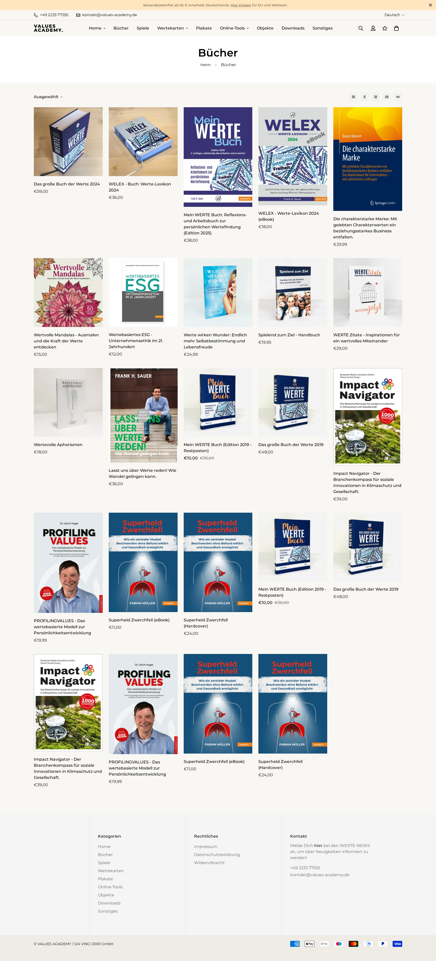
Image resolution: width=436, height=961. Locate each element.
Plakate (204, 28)
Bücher (121, 28)
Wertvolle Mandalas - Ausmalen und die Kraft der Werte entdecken (66, 341)
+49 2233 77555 (305, 867)
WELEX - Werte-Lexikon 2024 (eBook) (288, 216)
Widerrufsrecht (209, 862)
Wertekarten (170, 28)
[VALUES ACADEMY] (48, 28)
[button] (395, 28)
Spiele (143, 28)
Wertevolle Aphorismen (58, 444)
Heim (205, 64)
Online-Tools (232, 28)
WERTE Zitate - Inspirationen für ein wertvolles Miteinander (366, 338)
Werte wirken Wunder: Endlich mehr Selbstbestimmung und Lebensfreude (215, 341)
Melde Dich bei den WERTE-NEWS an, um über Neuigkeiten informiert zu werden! (330, 851)
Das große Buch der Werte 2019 (290, 444)
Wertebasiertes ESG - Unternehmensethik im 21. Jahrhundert (136, 340)
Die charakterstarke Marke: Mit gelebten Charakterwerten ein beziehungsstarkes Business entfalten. (365, 227)
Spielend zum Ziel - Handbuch (289, 335)
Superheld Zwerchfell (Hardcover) (206, 623)
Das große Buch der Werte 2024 (67, 184)
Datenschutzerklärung (217, 854)
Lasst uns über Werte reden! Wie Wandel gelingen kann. (142, 473)
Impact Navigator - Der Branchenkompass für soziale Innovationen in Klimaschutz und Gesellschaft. (367, 482)
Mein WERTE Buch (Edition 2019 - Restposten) (218, 447)
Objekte (265, 28)
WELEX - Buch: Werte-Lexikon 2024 (140, 187)
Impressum (205, 846)
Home (95, 28)
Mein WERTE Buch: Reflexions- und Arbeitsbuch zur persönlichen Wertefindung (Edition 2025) (215, 223)
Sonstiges (323, 28)
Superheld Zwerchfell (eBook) (139, 620)
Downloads (293, 28)
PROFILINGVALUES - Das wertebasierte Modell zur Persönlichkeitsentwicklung (62, 626)
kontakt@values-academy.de (319, 874)
